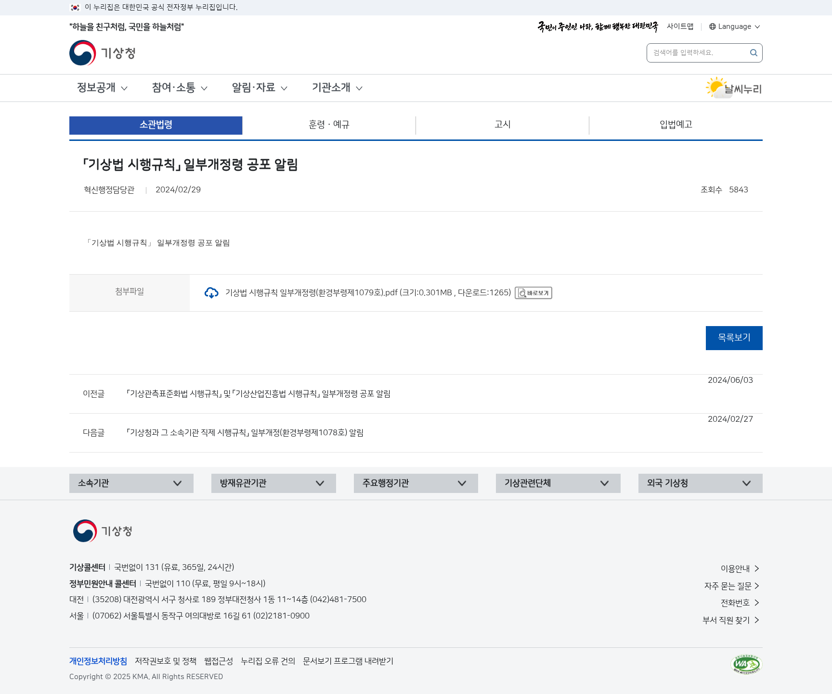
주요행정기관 (386, 483)
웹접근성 (218, 661)
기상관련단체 (528, 483)
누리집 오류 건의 (268, 661)
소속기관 (93, 483)
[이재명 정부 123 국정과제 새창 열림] (598, 27)
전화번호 (736, 603)
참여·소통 (173, 88)
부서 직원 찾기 (727, 620)
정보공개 (96, 88)
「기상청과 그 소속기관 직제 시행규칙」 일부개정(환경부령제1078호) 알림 (440, 426)
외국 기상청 (667, 483)
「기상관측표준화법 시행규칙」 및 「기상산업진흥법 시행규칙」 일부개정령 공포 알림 (440, 387)
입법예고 (676, 125)
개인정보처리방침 (98, 661)
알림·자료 (253, 88)
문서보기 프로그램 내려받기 (348, 661)
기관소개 (331, 88)
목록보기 (734, 338)
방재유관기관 (243, 483)
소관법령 (156, 125)
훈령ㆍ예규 (329, 125)
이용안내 (736, 569)
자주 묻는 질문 (728, 586)
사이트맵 (680, 27)
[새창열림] (734, 88)
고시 (502, 125)
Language (735, 27)
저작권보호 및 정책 (165, 661)
